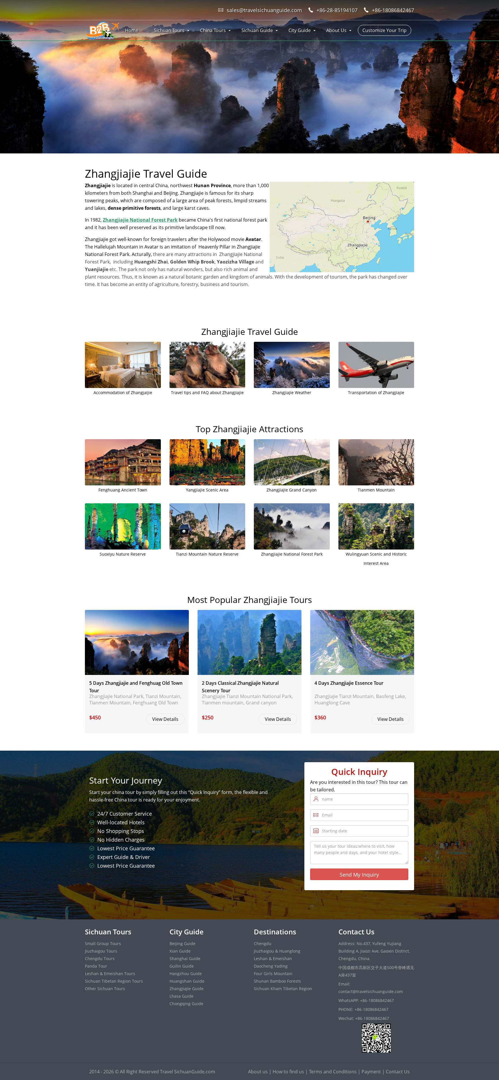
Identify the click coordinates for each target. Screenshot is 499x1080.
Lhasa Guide (181, 996)
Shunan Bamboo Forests (277, 981)
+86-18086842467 (393, 10)
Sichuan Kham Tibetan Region (283, 988)
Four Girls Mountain (273, 973)
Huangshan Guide (187, 981)
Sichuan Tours (169, 30)
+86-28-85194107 (337, 10)
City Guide (299, 30)
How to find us (288, 1071)
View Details (165, 719)
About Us (336, 30)
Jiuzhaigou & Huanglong (277, 951)
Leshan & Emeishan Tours (110, 973)
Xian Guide (180, 951)
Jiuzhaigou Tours (101, 951)
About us (258, 1071)
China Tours (213, 30)
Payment (371, 1071)
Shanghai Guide (185, 958)
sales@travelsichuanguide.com (264, 10)
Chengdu (262, 943)
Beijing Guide (182, 943)
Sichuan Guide (257, 30)
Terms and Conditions (333, 1071)
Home (131, 30)
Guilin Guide (182, 966)
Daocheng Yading (271, 966)
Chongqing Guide (186, 1003)
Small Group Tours (103, 943)
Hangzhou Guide (186, 973)
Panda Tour (96, 966)
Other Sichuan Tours (105, 988)
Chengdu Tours (100, 958)
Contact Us (398, 1071)
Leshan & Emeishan (273, 958)
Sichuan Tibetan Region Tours (114, 981)
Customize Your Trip (384, 30)
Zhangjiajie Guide (187, 988)
